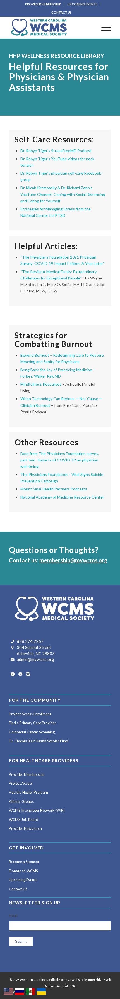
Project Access (21, 783)
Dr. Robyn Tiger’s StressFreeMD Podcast (56, 150)
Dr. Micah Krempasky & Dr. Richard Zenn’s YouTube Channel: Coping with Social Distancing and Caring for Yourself (62, 194)
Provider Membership (27, 774)
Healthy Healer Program (28, 792)
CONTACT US (61, 12)
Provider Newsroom (25, 828)
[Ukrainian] (41, 991)
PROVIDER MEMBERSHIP (43, 4)
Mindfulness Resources (40, 384)
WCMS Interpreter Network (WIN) (37, 810)
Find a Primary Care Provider (32, 723)
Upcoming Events (23, 880)
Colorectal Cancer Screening (32, 732)
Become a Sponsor (24, 861)
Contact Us (18, 889)
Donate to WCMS (23, 871)
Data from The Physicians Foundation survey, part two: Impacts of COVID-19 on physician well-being (59, 460)
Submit (21, 941)
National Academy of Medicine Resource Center (62, 497)
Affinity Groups (21, 801)
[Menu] (103, 27)
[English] (9, 991)
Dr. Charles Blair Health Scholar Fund (38, 741)
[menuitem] (43, 4)
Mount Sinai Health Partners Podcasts (53, 489)
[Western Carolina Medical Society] (49, 27)
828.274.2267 (30, 641)
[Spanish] (30, 991)
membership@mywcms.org (73, 560)
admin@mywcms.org (35, 659)
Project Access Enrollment (30, 714)
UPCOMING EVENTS (82, 4)
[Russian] (20, 991)
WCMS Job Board (23, 819)
